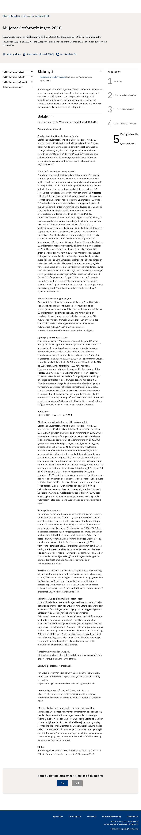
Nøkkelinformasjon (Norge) (15, 82)
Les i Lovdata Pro (68, 54)
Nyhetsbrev (58, 816)
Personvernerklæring (111, 816)
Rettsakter (15, 16)
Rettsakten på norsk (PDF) (40, 54)
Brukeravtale (132, 816)
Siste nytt (45, 71)
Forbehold (91, 816)
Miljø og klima (14, 54)
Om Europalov (75, 816)
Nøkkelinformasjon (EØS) (14, 77)
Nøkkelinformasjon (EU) (13, 72)
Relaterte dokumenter (12, 87)
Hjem (5, 16)
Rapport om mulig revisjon (53, 76)
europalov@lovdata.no (128, 829)
